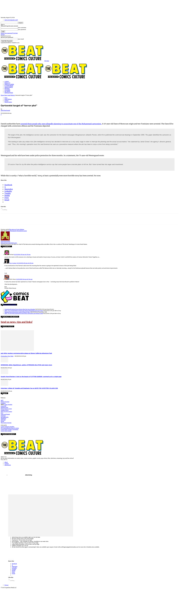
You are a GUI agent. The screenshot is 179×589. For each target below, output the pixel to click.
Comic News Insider (6, 431)
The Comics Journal (6, 422)
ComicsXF (3, 406)
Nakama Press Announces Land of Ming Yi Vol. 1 (17, 312)
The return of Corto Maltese (16, 229)
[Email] (37, 117)
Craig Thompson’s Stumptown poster (17, 231)
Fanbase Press (4, 407)
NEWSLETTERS (8, 92)
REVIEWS (7, 88)
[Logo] (22, 79)
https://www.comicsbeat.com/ (9, 243)
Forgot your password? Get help (9, 33)
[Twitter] (10, 117)
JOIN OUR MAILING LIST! (11, 20)
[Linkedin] (24, 117)
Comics (6, 100)
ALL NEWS (7, 91)
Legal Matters (11, 95)
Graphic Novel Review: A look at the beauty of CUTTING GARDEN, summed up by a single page (31, 376)
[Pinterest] (17, 117)
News (5, 95)
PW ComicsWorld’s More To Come (10, 428)
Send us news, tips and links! (16, 322)
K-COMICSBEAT (8, 85)
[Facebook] (4, 117)
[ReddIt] (31, 117)
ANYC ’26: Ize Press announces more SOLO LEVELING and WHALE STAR (23, 313)
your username (22, 27)
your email (21, 39)
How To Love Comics (6, 411)
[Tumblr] (44, 117)
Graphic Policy (5, 410)
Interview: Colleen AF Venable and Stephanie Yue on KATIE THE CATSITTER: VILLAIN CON (29, 388)
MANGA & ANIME (9, 84)
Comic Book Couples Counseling (9, 429)
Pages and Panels (5, 414)
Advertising (7, 465)
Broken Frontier (5, 401)
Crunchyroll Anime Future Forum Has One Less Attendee (19, 309)
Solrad (2, 421)
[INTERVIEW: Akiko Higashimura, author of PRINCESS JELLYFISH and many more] (4, 362)
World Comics (8, 102)
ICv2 (2, 413)
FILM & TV (7, 83)
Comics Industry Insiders (7, 426)
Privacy (3, 34)
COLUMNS (7, 90)
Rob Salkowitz (4, 417)
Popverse (3, 415)
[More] (51, 117)
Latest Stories (11, 304)
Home (2, 95)
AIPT (2, 400)
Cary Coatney (13, 263)
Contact (6, 463)
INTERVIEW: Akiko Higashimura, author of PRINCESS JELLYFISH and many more (26, 365)
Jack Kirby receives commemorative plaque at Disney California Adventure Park (26, 353)
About (6, 462)
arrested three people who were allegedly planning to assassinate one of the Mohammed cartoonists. (61, 124)
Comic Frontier (8, 404)
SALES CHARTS (8, 87)
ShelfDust (3, 418)
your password (22, 29)
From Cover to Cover (6, 408)
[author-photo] (5, 240)
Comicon (3, 403)
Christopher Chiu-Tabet (7, 356)
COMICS (6, 81)
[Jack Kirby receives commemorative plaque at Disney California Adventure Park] (17, 350)
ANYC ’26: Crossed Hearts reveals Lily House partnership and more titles (23, 310)
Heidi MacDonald (5, 110)
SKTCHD (3, 420)
